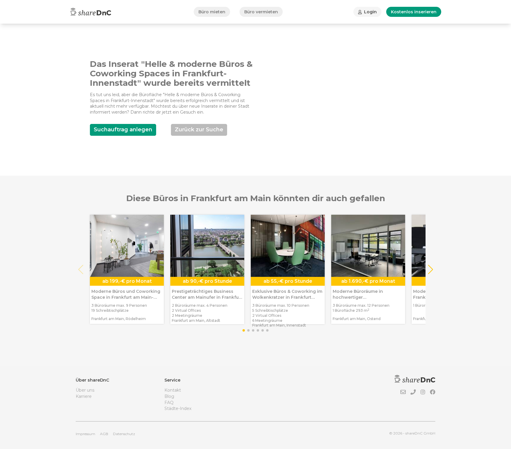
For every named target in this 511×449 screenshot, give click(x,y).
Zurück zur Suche (199, 129)
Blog (169, 396)
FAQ (169, 402)
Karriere (84, 396)
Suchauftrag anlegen (123, 129)
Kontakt (172, 390)
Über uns (85, 390)
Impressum (85, 434)
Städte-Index (177, 408)
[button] (430, 269)
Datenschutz (124, 434)
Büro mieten (211, 11)
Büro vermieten (261, 11)
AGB (104, 434)
